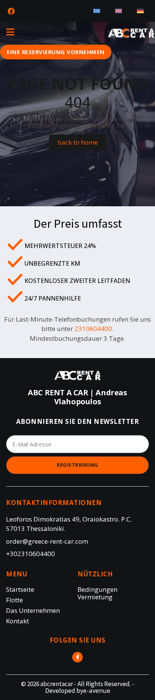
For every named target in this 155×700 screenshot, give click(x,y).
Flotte (14, 600)
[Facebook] (11, 11)
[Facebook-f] (77, 657)
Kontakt (17, 621)
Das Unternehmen (33, 610)
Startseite (20, 589)
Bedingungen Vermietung (97, 593)
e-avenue (96, 690)
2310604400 (93, 328)
